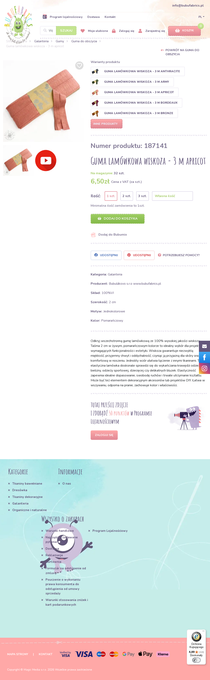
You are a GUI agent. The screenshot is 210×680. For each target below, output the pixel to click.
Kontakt (110, 17)
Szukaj (66, 30)
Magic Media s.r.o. (35, 670)
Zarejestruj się (155, 31)
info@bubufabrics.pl (188, 5)
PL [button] (200, 17)
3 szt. (142, 196)
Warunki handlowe (60, 531)
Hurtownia (53, 562)
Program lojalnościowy (66, 17)
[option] (43, 101)
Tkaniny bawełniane (27, 484)
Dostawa (93, 17)
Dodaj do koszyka (120, 218)
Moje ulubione (97, 31)
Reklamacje (54, 555)
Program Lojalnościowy (110, 531)
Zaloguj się (126, 31)
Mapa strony (17, 654)
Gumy (60, 41)
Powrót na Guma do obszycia (182, 52)
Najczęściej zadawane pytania (62, 539)
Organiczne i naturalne (29, 510)
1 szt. (111, 196)
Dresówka (19, 490)
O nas (66, 484)
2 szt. (126, 196)
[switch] (196, 660)
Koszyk (188, 30)
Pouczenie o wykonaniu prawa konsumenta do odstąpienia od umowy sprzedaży (63, 586)
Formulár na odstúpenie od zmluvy (66, 570)
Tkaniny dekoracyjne (27, 497)
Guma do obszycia (84, 41)
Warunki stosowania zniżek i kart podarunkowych (67, 602)
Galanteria (41, 41)
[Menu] (203, 632)
